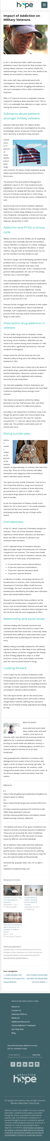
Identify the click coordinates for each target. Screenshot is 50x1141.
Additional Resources (21, 1021)
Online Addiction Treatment (24, 1025)
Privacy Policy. (23, 1103)
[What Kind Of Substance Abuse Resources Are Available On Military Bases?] (12, 917)
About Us (16, 1006)
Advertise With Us (19, 1014)
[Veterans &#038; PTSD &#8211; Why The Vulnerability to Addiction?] (12, 890)
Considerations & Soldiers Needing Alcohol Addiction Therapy (30, 901)
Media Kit (16, 1018)
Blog (14, 1033)
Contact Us (16, 1010)
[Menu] (44, 5)
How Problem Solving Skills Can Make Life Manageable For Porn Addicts (37, 978)
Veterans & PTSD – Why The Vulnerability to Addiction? (12, 899)
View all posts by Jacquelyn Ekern (16, 958)
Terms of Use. (34, 1103)
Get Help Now (18, 1029)
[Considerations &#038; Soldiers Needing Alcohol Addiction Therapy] (33, 890)
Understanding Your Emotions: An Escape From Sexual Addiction (14, 978)
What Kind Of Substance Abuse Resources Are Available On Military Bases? (12, 928)
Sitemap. (14, 1103)
